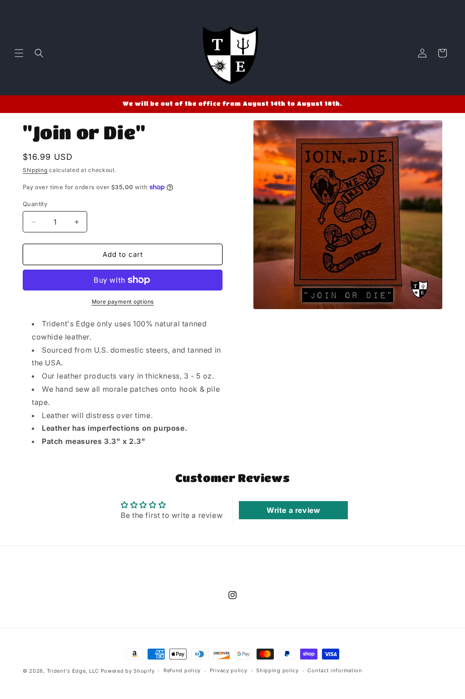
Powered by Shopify (128, 671)
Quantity (35, 203)
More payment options (123, 301)
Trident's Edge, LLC (73, 671)
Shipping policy (277, 670)
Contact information (334, 670)
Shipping (35, 170)
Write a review (293, 510)
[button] (19, 53)
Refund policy (182, 670)
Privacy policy (228, 670)
